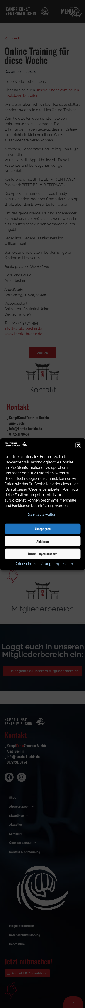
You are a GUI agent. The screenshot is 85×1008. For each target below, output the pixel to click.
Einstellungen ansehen (42, 553)
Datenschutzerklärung (33, 563)
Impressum (63, 563)
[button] (78, 445)
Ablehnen (42, 541)
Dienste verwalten (41, 514)
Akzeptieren (43, 528)
